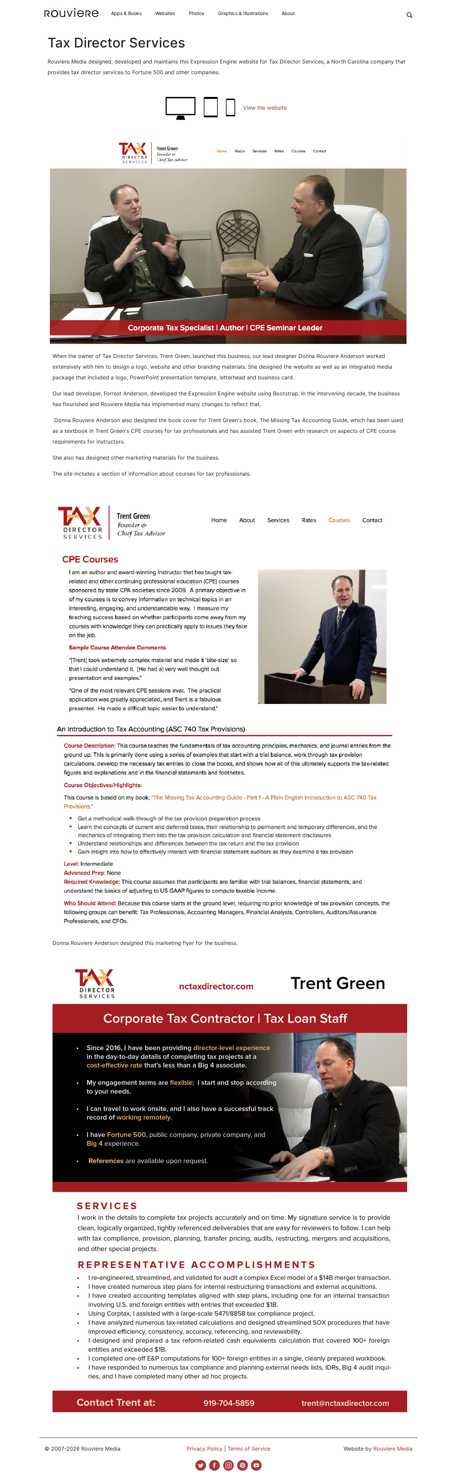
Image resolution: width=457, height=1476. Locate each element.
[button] (410, 15)
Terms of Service (248, 1448)
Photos (196, 13)
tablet (211, 107)
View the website (265, 107)
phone (230, 107)
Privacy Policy (204, 1448)
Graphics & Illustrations (243, 13)
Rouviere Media (393, 1448)
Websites (165, 13)
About (288, 13)
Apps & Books (126, 13)
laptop (181, 108)
